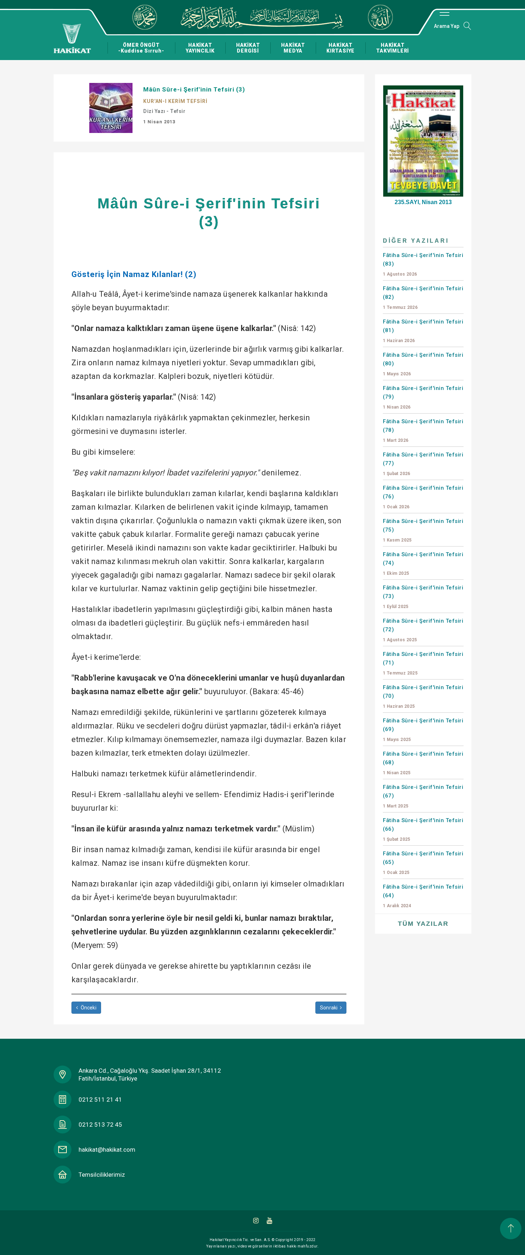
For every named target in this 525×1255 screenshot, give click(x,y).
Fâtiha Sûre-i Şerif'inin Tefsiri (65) (423, 862)
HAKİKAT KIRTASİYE (340, 48)
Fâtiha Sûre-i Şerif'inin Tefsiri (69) (423, 729)
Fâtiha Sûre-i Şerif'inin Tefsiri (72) (423, 630)
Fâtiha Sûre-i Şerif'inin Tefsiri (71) (423, 663)
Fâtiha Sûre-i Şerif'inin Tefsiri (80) (423, 364)
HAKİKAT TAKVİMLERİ (392, 48)
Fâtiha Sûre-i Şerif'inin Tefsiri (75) (423, 530)
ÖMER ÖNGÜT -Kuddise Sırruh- (141, 48)
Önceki (87, 1008)
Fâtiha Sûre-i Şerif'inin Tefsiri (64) (423, 896)
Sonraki (329, 1008)
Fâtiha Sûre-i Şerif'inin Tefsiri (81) (423, 330)
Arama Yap (446, 26)
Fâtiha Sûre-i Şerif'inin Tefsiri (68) (423, 763)
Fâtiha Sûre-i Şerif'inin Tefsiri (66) (423, 829)
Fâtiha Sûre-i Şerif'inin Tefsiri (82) (423, 297)
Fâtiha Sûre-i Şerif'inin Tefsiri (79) (423, 397)
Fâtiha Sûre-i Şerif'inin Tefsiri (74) (423, 563)
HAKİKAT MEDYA (293, 48)
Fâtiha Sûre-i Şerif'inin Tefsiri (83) (423, 264)
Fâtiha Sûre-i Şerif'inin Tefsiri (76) (423, 497)
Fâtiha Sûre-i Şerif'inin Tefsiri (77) (423, 463)
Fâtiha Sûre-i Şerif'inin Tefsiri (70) (423, 696)
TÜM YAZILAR (423, 923)
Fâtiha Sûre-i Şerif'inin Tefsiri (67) (423, 796)
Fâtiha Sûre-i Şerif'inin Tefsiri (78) (423, 430)
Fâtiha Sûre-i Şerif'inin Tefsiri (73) (423, 596)
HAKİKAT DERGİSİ (248, 48)
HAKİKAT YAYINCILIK (200, 48)
